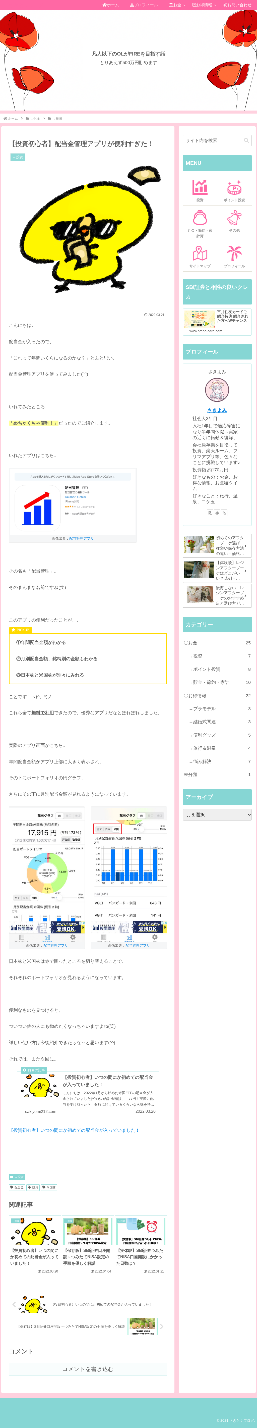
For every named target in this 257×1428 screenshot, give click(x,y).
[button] (246, 140)
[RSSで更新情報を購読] (224, 512)
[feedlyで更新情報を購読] (217, 512)
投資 (35, 1187)
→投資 (19, 1177)
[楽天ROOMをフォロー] (210, 512)
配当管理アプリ (81, 538)
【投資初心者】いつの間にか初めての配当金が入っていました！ (74, 1130)
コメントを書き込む (88, 1369)
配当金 (19, 1187)
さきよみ (217, 410)
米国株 (51, 1187)
